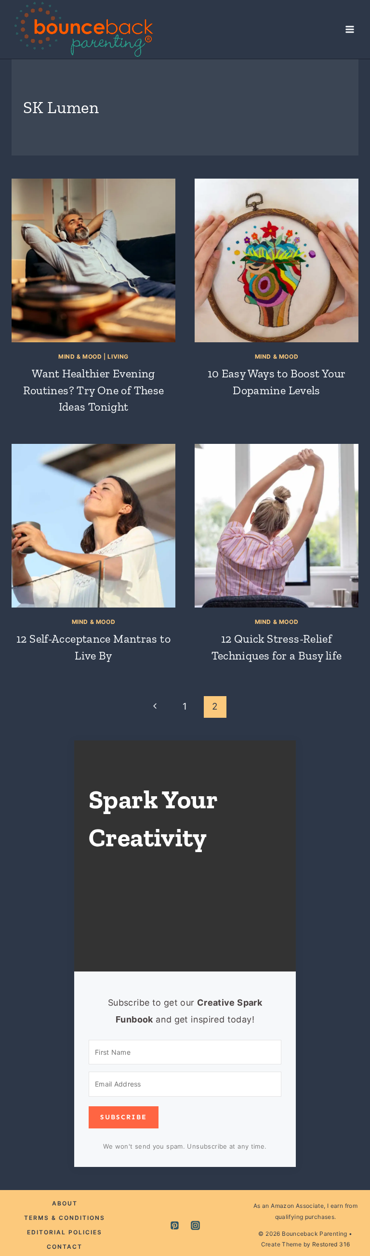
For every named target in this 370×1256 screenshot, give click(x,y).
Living (118, 356)
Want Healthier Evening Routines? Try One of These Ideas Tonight (93, 390)
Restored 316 (331, 1244)
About (65, 1203)
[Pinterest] (174, 1226)
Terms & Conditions (64, 1217)
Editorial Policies (64, 1232)
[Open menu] (349, 29)
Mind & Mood (80, 356)
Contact (64, 1246)
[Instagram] (195, 1226)
